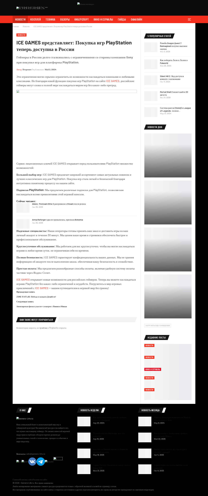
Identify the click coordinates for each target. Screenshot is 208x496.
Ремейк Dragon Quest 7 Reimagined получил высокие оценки (173, 46)
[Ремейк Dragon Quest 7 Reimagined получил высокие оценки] (150, 47)
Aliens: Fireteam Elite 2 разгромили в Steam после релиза (59, 204)
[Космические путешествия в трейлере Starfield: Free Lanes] (168, 202)
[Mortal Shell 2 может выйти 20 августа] (150, 96)
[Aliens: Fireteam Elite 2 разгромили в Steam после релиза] (23, 208)
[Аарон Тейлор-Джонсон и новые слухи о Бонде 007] (83, 469)
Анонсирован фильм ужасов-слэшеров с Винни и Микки (41, 306)
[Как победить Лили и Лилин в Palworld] (150, 64)
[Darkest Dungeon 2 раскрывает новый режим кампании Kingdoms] (168, 249)
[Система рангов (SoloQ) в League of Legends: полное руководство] (150, 112)
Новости (20, 19)
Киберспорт (81, 19)
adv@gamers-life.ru (35, 454)
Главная (16, 479)
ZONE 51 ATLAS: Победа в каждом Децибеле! (36, 296)
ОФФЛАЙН (136, 19)
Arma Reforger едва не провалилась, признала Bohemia (57, 219)
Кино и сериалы (103, 19)
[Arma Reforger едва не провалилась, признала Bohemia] (23, 224)
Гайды (122, 19)
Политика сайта (26, 479)
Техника (50, 19)
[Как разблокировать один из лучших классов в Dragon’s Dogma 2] (83, 421)
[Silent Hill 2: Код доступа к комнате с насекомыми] (150, 80)
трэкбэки (43, 328)
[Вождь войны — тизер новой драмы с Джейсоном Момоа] (144, 437)
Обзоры (65, 19)
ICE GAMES (112, 81)
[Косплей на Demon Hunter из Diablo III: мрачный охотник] (83, 453)
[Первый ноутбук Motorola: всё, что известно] (83, 437)
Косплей (35, 19)
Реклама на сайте (40, 479)
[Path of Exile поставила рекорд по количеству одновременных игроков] (168, 155)
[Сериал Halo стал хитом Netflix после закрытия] (144, 469)
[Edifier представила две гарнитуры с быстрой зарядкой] (144, 453)
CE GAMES (42, 288)
